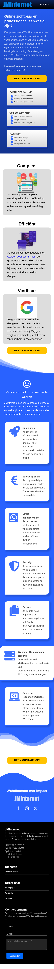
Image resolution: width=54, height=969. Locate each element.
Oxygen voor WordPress (21, 256)
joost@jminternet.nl (16, 845)
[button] (14, 956)
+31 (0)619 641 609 (16, 848)
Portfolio (9, 893)
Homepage (10, 888)
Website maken (12, 872)
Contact (8, 898)
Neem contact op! (27, 78)
